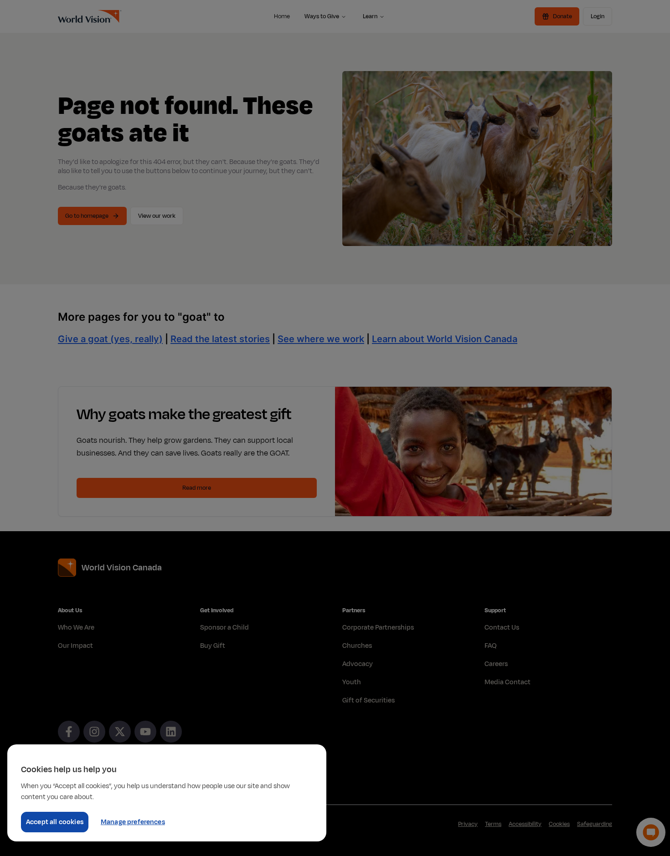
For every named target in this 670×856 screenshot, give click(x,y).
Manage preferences (133, 822)
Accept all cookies (54, 822)
